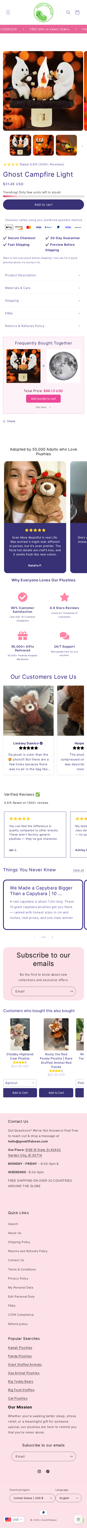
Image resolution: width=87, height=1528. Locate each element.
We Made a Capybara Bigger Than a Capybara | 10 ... (41, 890)
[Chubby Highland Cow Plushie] (19, 1034)
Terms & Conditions (22, 1269)
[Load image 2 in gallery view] (43, 145)
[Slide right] (82, 146)
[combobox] (19, 1083)
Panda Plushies (20, 1356)
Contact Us (16, 1260)
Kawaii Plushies (20, 1348)
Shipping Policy (19, 1242)
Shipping (12, 300)
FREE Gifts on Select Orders (43, 29)
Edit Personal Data (21, 1296)
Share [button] (11, 421)
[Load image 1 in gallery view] (20, 145)
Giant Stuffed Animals (25, 1364)
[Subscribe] (71, 991)
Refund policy (18, 1324)
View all (78, 870)
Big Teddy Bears (20, 1381)
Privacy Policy (18, 1278)
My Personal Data (20, 1287)
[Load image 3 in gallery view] (66, 145)
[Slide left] (4, 146)
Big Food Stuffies (21, 1390)
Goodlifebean (49, 1520)
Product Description (20, 275)
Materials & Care (18, 288)
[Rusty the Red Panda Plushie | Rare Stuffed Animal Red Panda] (56, 1034)
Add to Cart (20, 1092)
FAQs (9, 313)
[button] (8, 12)
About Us (14, 1233)
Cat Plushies (18, 1398)
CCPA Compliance (21, 1314)
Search (13, 1224)
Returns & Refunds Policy (24, 326)
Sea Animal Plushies (23, 1373)
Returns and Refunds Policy (28, 1251)
